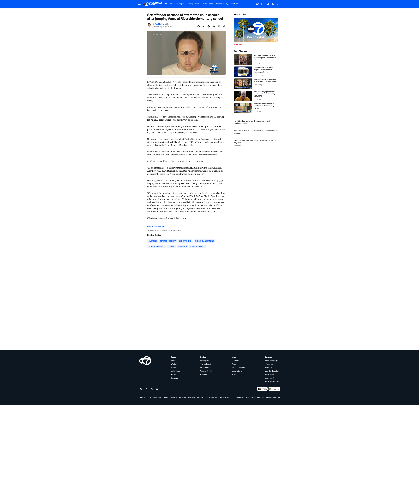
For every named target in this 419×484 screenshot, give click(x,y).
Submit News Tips (271, 360)
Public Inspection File (225, 397)
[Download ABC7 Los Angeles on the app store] (262, 389)
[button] (139, 4)
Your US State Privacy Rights (187, 397)
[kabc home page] (145, 360)
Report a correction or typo (155, 226)
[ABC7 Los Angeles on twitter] (146, 389)
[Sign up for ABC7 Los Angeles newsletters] (157, 389)
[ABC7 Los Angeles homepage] (152, 4)
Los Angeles (180, 4)
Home (173, 360)
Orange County (193, 4)
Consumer (175, 378)
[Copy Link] (224, 26)
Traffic (173, 367)
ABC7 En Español (238, 367)
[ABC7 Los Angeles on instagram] (152, 389)
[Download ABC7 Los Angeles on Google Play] (274, 389)
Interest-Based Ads (211, 397)
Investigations (237, 371)
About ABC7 (269, 367)
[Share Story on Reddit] (208, 26)
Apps (234, 364)
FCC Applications (238, 397)
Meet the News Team (272, 371)
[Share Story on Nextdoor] (214, 26)
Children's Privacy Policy (170, 397)
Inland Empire (208, 4)
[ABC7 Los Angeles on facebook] (141, 389)
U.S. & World (175, 371)
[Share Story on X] (203, 26)
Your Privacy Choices (155, 397)
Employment (269, 378)
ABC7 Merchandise (272, 381)
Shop (234, 374)
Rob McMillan (160, 24)
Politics (173, 374)
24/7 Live (168, 4)
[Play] (256, 30)
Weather (174, 364)
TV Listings (268, 364)
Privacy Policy (143, 397)
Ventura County (222, 4)
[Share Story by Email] (219, 26)
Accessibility (269, 374)
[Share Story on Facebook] (198, 26)
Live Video (235, 360)
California (235, 4)
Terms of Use (200, 397)
